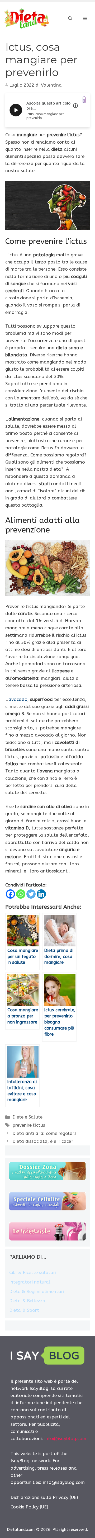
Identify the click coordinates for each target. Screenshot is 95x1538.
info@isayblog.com (65, 1438)
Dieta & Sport (24, 1310)
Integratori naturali (30, 1282)
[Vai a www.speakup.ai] (84, 99)
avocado (17, 699)
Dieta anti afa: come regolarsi (45, 1133)
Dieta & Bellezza (27, 1300)
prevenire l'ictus (28, 1125)
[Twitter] (31, 894)
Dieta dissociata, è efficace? (42, 1141)
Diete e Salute (27, 1117)
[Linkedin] (41, 894)
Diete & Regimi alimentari (36, 1291)
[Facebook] (10, 894)
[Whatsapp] (20, 894)
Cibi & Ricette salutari (32, 1272)
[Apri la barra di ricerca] (70, 18)
